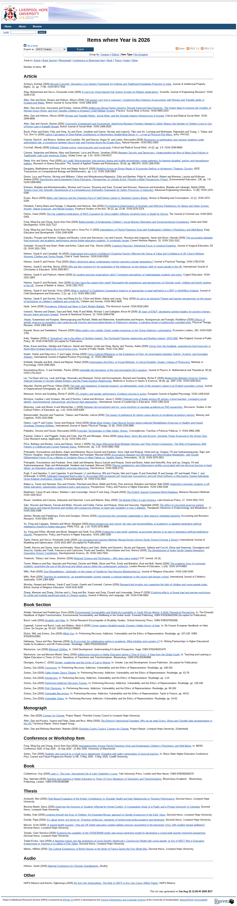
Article (37, 60)
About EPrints (186, 900)
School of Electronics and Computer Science (123, 900)
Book (110, 60)
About (22, 26)
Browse (37, 26)
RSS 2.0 (208, 48)
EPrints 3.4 (68, 900)
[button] (80, 49)
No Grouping (141, 54)
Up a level (32, 45)
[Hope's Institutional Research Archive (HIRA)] (25, 22)
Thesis (118, 60)
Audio (127, 60)
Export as (29, 49)
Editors (115, 54)
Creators (105, 54)
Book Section (50, 60)
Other (135, 60)
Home (8, 26)
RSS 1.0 (194, 48)
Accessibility (201, 900)
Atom (181, 48)
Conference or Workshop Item (89, 60)
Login (6, 32)
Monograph (65, 60)
